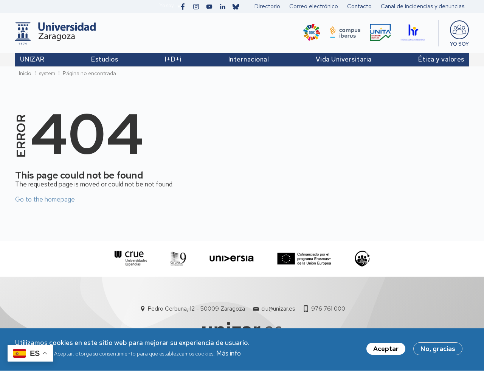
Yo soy (166, 5)
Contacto (359, 6)
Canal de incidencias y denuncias (422, 6)
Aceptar (386, 349)
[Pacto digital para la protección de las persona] (362, 258)
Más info (228, 353)
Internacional (248, 59)
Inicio (25, 73)
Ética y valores (441, 59)
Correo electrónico (313, 6)
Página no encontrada (89, 73)
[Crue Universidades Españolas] (131, 258)
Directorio (267, 6)
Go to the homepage (45, 199)
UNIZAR (32, 59)
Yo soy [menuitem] (459, 43)
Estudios (104, 59)
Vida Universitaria (344, 59)
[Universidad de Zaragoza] (55, 33)
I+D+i (173, 59)
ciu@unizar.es (278, 309)
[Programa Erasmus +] (304, 258)
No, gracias (437, 349)
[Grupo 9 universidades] (178, 258)
